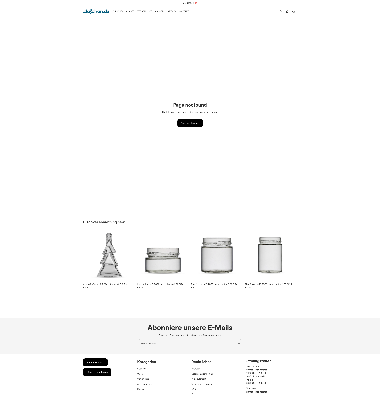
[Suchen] (281, 11)
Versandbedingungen (201, 384)
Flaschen (141, 368)
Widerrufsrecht (198, 379)
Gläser (140, 373)
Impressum (196, 368)
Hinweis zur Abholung (97, 372)
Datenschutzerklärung (202, 373)
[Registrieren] (239, 343)
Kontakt (141, 389)
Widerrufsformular (95, 362)
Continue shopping (190, 123)
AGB (193, 389)
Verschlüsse (143, 379)
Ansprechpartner (145, 384)
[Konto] (287, 11)
